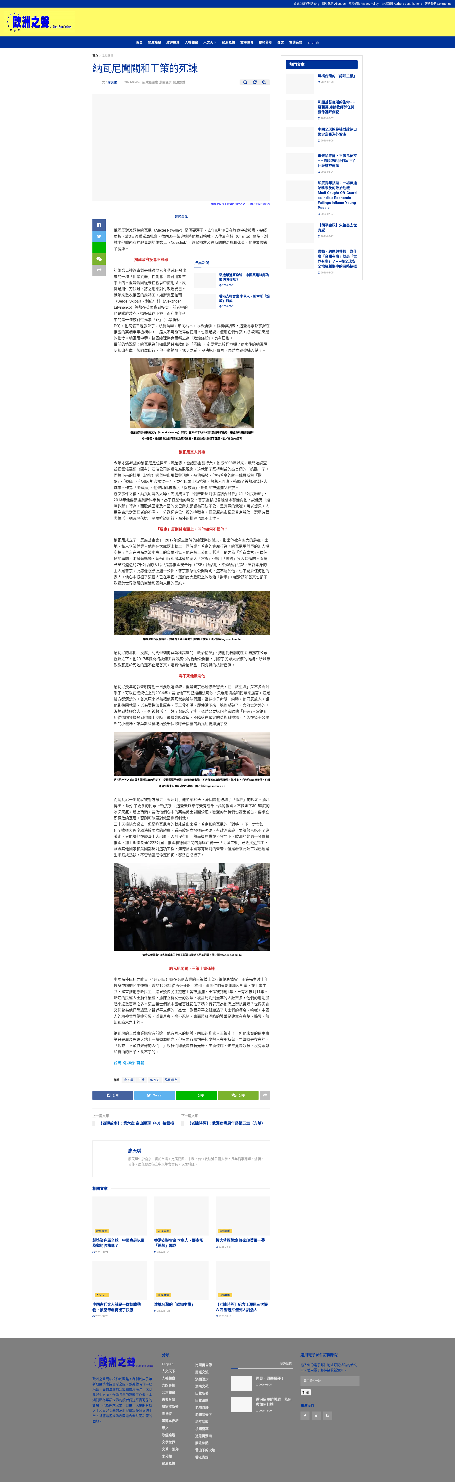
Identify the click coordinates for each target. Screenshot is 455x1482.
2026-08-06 (326, 140)
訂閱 (305, 1392)
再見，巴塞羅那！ (270, 1378)
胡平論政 (202, 1422)
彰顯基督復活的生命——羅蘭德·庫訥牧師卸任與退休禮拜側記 (336, 107)
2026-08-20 (101, 1316)
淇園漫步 (165, 82)
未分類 (167, 1456)
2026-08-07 (326, 118)
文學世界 (247, 42)
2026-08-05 (326, 272)
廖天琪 (112, 82)
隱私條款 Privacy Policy (364, 3)
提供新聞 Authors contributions (402, 3)
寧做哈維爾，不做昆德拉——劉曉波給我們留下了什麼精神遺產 (337, 161)
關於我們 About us (334, 3)
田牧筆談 (202, 1400)
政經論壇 (173, 42)
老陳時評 (202, 1407)
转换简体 (181, 217)
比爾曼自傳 (203, 1365)
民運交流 (202, 1372)
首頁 (139, 42)
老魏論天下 (203, 1414)
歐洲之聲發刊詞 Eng (306, 3)
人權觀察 (191, 42)
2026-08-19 (224, 1316)
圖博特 (167, 1414)
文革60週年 (170, 1449)
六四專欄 (168, 1385)
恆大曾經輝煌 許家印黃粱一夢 (240, 1240)
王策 (142, 1080)
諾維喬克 (171, 1080)
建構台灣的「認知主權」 (174, 1304)
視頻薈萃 (265, 42)
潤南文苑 (202, 1386)
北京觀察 (168, 1392)
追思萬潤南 (203, 1436)
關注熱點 (154, 42)
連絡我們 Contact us (438, 3)
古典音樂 (295, 42)
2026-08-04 (326, 171)
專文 (280, 42)
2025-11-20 (265, 1410)
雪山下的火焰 (205, 1450)
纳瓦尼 (154, 1080)
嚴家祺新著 (170, 1406)
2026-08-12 (326, 236)
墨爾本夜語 (170, 1421)
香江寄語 (202, 1457)
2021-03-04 (132, 82)
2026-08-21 (228, 285)
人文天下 (210, 42)
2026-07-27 (326, 213)
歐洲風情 (228, 42)
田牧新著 (202, 1393)
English (313, 42)
